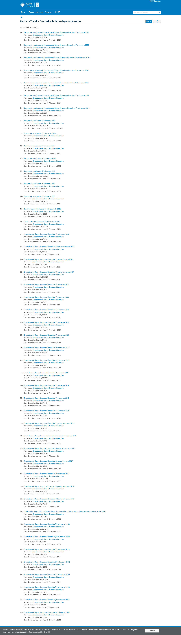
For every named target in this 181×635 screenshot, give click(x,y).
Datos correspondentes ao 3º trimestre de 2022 (42, 222)
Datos (23, 12)
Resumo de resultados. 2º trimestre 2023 (39, 184)
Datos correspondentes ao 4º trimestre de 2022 (42, 209)
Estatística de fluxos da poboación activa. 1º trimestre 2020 (46, 348)
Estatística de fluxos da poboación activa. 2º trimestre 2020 (46, 234)
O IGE (57, 12)
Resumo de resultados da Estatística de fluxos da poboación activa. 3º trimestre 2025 (56, 70)
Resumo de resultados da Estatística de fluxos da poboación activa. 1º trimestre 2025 (56, 95)
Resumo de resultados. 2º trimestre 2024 (40, 133)
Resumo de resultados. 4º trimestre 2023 (40, 158)
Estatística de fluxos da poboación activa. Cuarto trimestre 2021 (48, 259)
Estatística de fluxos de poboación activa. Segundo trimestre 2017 (49, 486)
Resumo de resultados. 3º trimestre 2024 (40, 121)
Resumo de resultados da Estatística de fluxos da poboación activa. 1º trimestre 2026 (56, 32)
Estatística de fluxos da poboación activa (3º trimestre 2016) (47, 524)
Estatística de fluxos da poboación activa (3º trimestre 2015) (47, 575)
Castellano (158, 1)
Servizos (48, 12)
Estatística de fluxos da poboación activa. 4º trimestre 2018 (46, 411)
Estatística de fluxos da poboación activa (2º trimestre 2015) (47, 587)
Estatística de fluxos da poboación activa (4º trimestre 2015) (47, 562)
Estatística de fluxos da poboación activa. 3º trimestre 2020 (46, 322)
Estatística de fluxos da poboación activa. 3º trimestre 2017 (46, 474)
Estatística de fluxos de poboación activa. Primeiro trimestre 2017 (49, 499)
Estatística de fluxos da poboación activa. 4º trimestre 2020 (46, 310)
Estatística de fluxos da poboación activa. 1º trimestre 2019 (46, 398)
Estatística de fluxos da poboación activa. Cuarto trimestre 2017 (48, 461)
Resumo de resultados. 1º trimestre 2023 (39, 196)
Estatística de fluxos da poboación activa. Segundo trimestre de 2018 (50, 436)
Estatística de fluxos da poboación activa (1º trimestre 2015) (47, 600)
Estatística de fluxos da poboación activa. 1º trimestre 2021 (46, 297)
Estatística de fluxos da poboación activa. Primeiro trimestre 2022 (49, 247)
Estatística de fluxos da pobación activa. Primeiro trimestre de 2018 (50, 448)
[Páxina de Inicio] (21, 17)
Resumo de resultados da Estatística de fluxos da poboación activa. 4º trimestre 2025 (56, 58)
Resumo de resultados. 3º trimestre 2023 (39, 171)
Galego (152, 1)
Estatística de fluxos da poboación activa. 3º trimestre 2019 (46, 373)
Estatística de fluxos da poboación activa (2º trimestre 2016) (47, 537)
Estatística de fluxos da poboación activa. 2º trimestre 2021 (46, 285)
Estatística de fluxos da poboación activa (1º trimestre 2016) (47, 549)
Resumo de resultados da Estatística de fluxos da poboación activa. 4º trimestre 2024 (56, 108)
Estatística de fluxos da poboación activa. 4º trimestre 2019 (46, 360)
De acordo (152, 630)
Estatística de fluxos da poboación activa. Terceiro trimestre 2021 (49, 272)
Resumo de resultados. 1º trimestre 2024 (39, 146)
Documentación (36, 12)
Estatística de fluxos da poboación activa (48, 35)
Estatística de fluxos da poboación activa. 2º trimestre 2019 (46, 385)
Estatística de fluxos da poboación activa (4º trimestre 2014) (47, 612)
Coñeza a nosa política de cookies (39, 632)
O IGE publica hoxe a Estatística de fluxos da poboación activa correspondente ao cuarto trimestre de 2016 (64, 511)
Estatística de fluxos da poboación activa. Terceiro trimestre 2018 (49, 423)
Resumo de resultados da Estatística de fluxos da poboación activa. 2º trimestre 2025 (56, 83)
